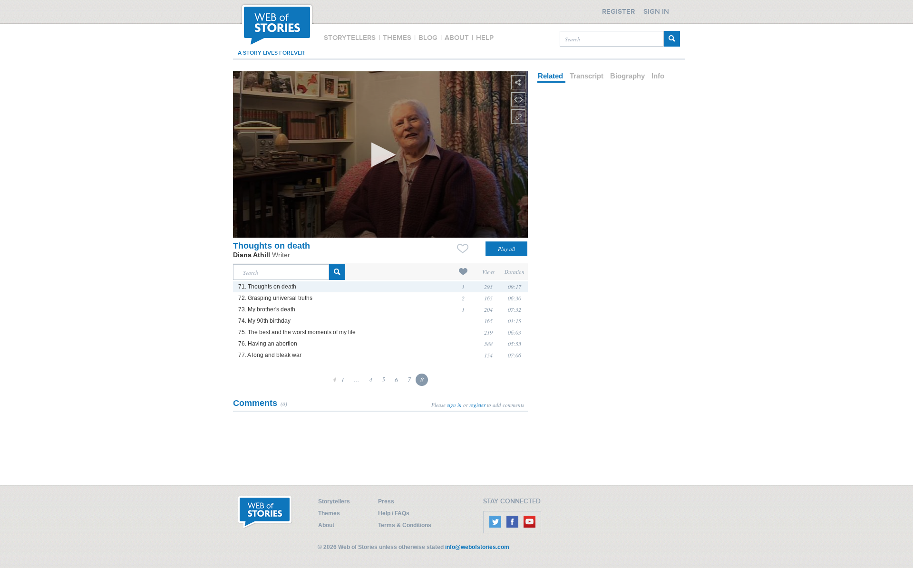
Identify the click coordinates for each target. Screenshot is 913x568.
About (326, 525)
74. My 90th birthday (264, 321)
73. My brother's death (266, 309)
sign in (454, 404)
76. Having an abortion (267, 343)
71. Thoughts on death (267, 286)
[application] (380, 154)
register (477, 404)
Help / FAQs (393, 513)
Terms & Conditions (404, 525)
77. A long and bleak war (269, 355)
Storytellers (334, 501)
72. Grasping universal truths (275, 298)
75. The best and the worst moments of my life (297, 332)
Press (386, 501)
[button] (380, 154)
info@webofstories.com (477, 547)
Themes (329, 513)
